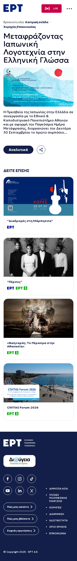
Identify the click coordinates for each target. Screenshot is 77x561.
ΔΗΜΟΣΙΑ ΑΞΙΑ (58, 488)
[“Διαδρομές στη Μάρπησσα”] (38, 196)
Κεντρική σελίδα (36, 22)
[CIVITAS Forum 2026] (38, 382)
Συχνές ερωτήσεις (19, 530)
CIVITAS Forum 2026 (22, 407)
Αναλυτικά (18, 150)
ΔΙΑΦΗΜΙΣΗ (56, 514)
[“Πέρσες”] (38, 257)
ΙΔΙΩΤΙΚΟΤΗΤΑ (58, 520)
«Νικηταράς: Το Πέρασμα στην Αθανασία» (31, 344)
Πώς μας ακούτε (18, 506)
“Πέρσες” (14, 282)
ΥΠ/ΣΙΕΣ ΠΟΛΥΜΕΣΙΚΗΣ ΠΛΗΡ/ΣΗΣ (58, 498)
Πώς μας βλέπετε (18, 518)
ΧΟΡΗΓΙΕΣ (55, 507)
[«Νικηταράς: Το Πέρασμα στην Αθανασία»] (38, 318)
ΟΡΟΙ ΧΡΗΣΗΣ (58, 526)
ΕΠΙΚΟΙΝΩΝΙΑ (57, 533)
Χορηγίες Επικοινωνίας (19, 27)
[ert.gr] (13, 10)
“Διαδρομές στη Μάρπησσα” (30, 221)
